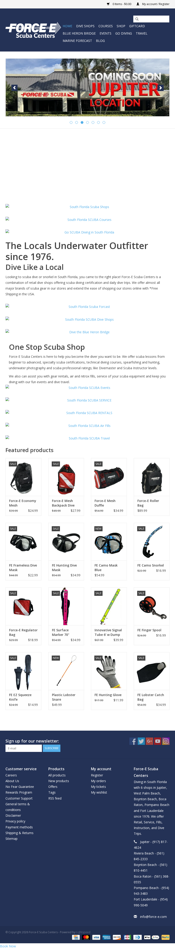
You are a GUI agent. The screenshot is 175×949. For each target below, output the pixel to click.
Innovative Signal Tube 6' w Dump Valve (108, 632)
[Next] (160, 88)
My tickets (98, 786)
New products (58, 781)
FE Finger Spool (149, 630)
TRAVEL (141, 33)
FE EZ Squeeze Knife (20, 697)
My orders (98, 781)
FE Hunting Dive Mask (64, 567)
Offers (52, 786)
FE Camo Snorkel (150, 565)
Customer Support (19, 798)
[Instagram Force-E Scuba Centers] (166, 741)
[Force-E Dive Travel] (87, 438)
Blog (100, 40)
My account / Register (156, 4)
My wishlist (99, 792)
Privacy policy (15, 821)
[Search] (135, 19)
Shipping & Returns (19, 833)
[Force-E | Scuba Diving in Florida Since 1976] (33, 30)
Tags (52, 792)
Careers (11, 775)
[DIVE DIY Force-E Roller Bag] (152, 477)
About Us (12, 781)
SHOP (121, 26)
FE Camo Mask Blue (106, 567)
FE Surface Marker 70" (60, 632)
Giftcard (137, 26)
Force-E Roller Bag (148, 503)
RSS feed (55, 798)
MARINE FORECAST (77, 40)
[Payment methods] (75, 937)
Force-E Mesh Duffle (105, 503)
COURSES (105, 26)
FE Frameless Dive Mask (23, 567)
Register (97, 775)
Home (67, 26)
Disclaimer (13, 815)
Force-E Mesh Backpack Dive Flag (63, 503)
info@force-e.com (153, 916)
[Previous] (14, 88)
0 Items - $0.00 (122, 4)
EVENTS (105, 33)
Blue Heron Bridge (79, 33)
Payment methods (19, 827)
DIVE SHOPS (85, 26)
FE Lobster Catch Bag (150, 697)
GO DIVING (123, 33)
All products (57, 775)
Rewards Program (18, 792)
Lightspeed (83, 932)
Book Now (8, 946)
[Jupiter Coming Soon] (87, 87)
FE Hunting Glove (108, 695)
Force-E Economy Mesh (22, 503)
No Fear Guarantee (19, 786)
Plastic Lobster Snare (63, 697)
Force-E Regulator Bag (23, 632)
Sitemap (11, 838)
